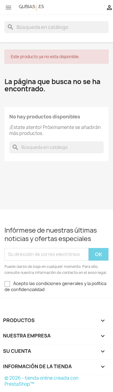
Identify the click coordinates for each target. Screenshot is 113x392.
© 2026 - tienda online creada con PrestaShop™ (41, 381)
